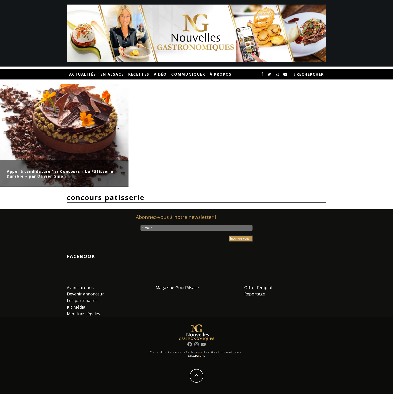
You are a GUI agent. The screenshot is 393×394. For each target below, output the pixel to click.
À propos (221, 74)
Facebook (81, 256)
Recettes (138, 74)
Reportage (254, 294)
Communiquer (188, 74)
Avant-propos (80, 287)
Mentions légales (83, 313)
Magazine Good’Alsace (177, 287)
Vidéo (160, 74)
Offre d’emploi (258, 287)
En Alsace (112, 74)
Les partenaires (82, 300)
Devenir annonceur (85, 294)
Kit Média (76, 307)
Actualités (82, 74)
